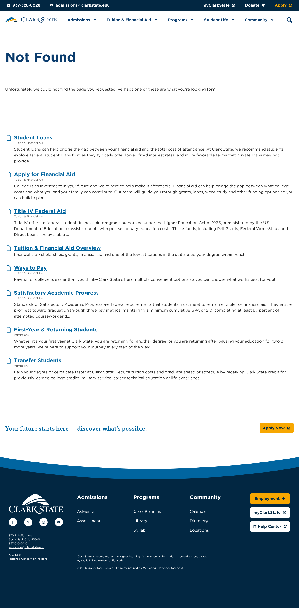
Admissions (78, 20)
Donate (252, 5)
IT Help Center (267, 526)
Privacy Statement (171, 567)
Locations (199, 530)
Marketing (149, 567)
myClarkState (216, 5)
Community (256, 20)
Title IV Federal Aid (40, 211)
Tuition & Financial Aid (129, 20)
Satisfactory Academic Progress (56, 293)
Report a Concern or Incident (28, 558)
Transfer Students (37, 360)
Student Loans (33, 137)
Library (140, 520)
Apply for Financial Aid (44, 174)
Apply (281, 5)
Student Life (216, 20)
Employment (267, 498)
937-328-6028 (26, 5)
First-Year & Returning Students (56, 329)
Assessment (88, 520)
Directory (199, 520)
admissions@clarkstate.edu (83, 5)
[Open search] (289, 20)
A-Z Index (15, 554)
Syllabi (140, 530)
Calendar (198, 511)
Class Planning (148, 511)
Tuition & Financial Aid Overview (57, 248)
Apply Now (274, 428)
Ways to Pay (30, 268)
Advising (85, 511)
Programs (177, 20)
